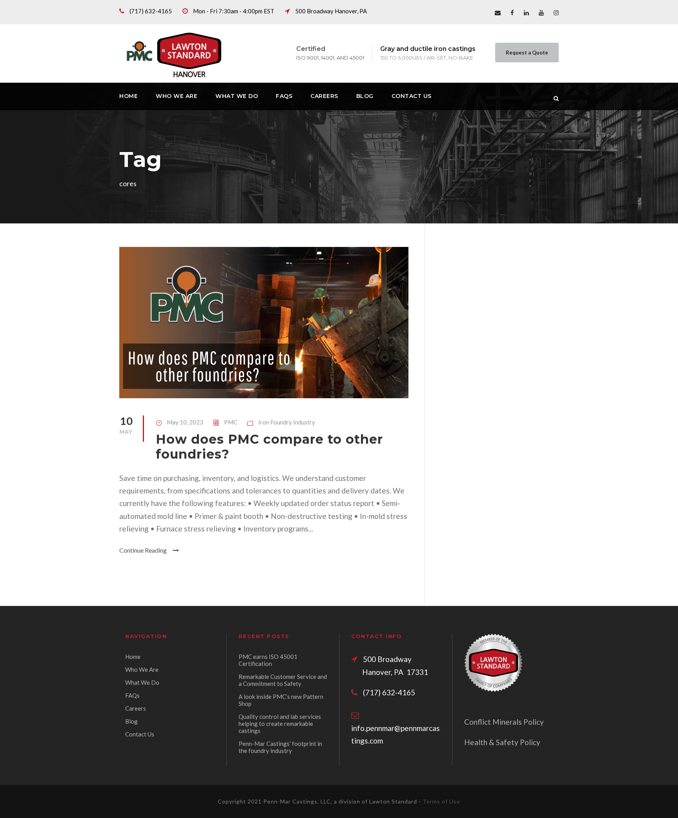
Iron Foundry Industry (286, 422)
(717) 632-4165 (150, 11)
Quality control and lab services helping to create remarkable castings (280, 723)
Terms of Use (441, 801)
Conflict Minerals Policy (504, 721)
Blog (365, 96)
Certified (310, 49)
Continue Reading (143, 550)
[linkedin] (526, 12)
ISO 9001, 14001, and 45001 (330, 57)
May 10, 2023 (185, 422)
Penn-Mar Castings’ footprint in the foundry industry (280, 747)
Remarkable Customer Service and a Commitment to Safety (283, 680)
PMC (230, 422)
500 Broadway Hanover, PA (331, 11)
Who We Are (176, 96)
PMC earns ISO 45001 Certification (268, 660)
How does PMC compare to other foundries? (269, 447)
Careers (324, 96)
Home (128, 96)
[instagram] (556, 12)
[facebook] (512, 12)
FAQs (284, 96)
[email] (498, 12)
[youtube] (541, 12)
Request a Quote (527, 52)
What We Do (236, 96)
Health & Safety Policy (502, 742)
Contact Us (412, 96)
